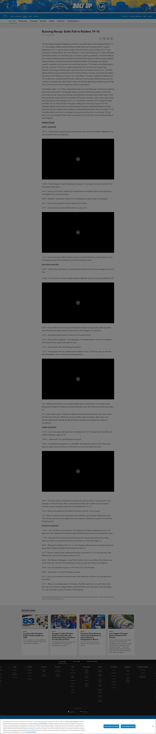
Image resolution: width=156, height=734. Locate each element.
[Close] (153, 726)
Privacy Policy (43, 723)
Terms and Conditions (72, 721)
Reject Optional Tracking (111, 726)
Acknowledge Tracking (128, 726)
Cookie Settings (31, 732)
